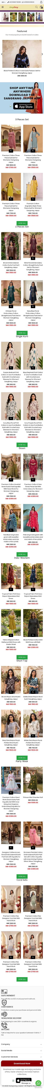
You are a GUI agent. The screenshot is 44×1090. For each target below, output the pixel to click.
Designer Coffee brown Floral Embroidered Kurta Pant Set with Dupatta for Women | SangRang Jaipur (11, 856)
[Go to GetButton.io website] (38, 1087)
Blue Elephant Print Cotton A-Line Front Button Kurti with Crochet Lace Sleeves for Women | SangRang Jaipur (33, 377)
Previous (3, 17)
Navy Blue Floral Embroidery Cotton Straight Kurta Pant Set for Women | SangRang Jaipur (33, 315)
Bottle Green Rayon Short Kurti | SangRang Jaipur (32, 698)
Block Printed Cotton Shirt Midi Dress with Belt (32, 641)
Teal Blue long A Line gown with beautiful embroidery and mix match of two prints (11, 538)
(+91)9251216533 (28, 2)
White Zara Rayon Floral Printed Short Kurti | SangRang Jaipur (33, 742)
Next (41, 17)
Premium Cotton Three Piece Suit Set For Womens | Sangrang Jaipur (11, 158)
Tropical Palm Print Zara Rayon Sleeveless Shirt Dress (11, 596)
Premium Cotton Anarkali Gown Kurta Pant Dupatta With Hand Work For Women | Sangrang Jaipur (11, 488)
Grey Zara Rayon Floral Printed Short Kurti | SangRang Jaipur (11, 742)
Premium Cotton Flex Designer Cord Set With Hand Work (11, 918)
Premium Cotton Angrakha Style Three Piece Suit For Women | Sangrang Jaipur (33, 207)
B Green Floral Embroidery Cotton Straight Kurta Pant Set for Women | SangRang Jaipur (11, 315)
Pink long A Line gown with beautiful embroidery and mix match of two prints (33, 537)
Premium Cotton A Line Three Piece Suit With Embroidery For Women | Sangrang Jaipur (33, 487)
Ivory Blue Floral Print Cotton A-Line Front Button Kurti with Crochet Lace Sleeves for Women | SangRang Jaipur (11, 427)
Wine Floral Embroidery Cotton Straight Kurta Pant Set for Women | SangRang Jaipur (33, 266)
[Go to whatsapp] (38, 1083)
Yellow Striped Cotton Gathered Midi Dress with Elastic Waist (11, 642)
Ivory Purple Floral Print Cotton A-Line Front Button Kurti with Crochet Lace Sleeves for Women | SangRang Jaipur (33, 427)
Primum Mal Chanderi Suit (33, 797)
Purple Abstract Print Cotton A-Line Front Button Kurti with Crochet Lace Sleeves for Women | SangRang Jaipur (11, 377)
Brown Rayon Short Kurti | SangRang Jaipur (11, 698)
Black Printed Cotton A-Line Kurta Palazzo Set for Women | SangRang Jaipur (22, 72)
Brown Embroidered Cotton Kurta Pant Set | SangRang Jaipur (11, 265)
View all (22, 223)
